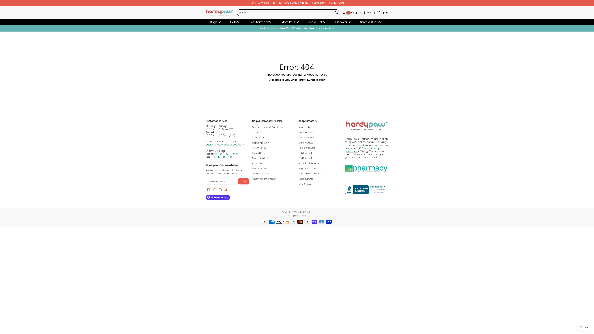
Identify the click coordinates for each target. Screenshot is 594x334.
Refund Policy (259, 153)
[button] (208, 190)
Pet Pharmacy (306, 132)
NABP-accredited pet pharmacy (363, 149)
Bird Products (306, 158)
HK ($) (369, 12)
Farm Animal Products (311, 173)
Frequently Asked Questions (267, 127)
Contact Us (258, 137)
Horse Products (307, 147)
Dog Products (306, 137)
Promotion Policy (261, 158)
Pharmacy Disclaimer (264, 178)
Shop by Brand (307, 127)
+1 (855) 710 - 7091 (221, 157)
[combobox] (285, 13)
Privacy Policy (259, 168)
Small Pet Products (309, 163)
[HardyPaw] (219, 13)
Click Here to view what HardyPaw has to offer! (297, 80)
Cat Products (306, 142)
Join (243, 181)
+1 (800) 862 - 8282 (226, 154)
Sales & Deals (306, 178)
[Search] (336, 13)
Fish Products (306, 153)
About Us (257, 163)
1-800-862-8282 (279, 3)
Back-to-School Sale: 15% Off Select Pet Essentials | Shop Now (297, 28)
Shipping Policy (260, 142)
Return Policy (259, 147)
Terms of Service (261, 173)
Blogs (255, 132)
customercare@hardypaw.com (225, 144)
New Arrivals (305, 184)
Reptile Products (307, 168)
